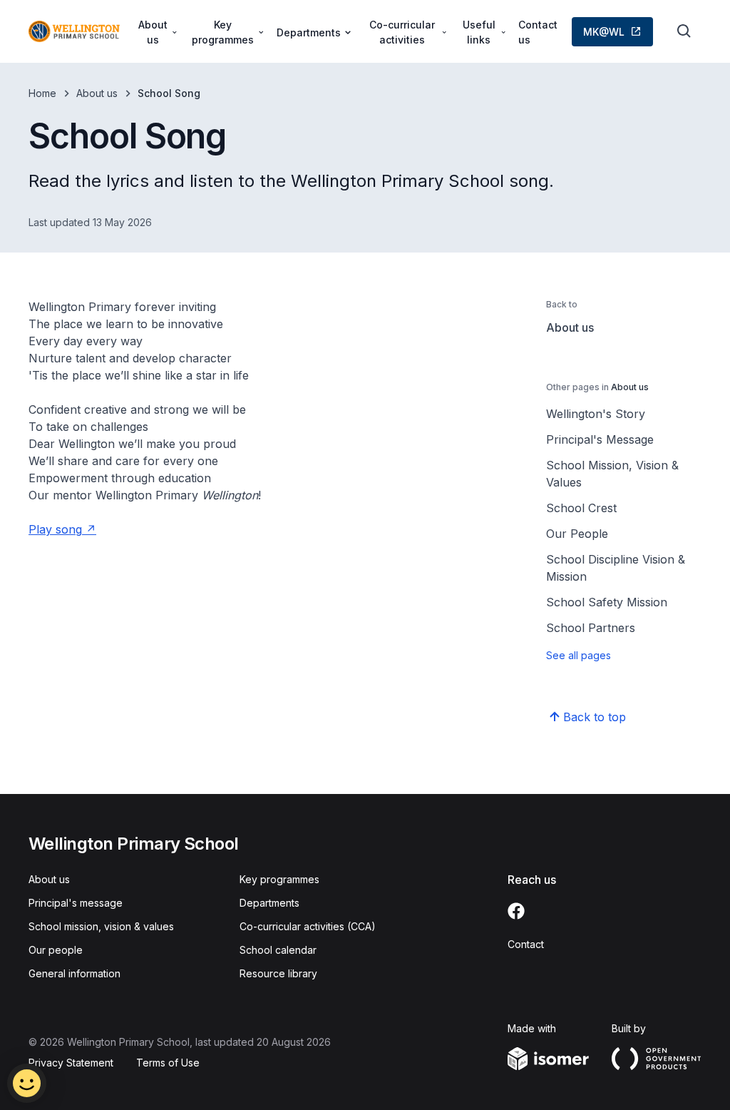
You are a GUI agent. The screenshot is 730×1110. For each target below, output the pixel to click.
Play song (55, 529)
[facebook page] (516, 911)
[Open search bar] (684, 31)
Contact (526, 944)
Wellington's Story (595, 414)
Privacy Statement (71, 1062)
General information (74, 973)
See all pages (578, 655)
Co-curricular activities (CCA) (308, 926)
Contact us (537, 32)
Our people (56, 950)
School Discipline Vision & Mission (615, 568)
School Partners (590, 628)
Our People (577, 533)
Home (42, 93)
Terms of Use (168, 1062)
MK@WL (603, 32)
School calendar (278, 950)
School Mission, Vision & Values (612, 473)
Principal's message (76, 903)
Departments (269, 903)
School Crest (581, 508)
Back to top (594, 717)
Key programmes (279, 879)
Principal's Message (600, 439)
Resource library (278, 973)
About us (97, 93)
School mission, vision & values (101, 926)
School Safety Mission (606, 602)
